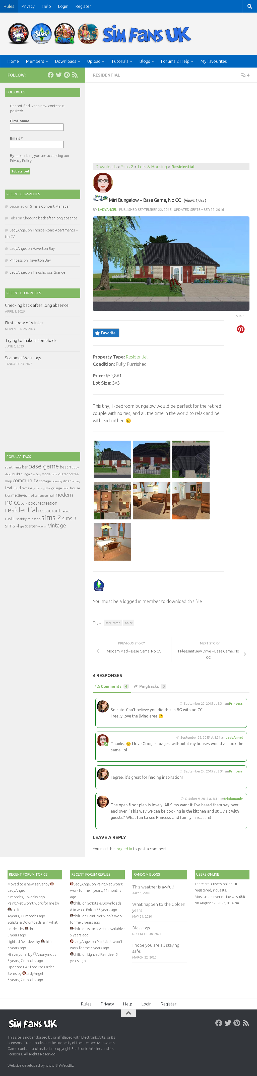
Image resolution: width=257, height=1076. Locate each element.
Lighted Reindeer (21, 941)
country (57, 481)
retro (65, 511)
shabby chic (24, 519)
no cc (129, 622)
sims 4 (12, 525)
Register (83, 6)
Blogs (144, 61)
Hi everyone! (17, 954)
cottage (45, 481)
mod (51, 495)
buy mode (43, 474)
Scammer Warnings (23, 357)
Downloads (65, 61)
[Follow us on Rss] (75, 75)
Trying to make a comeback (30, 340)
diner (67, 481)
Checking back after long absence (50, 218)
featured (13, 488)
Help (46, 6)
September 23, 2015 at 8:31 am (203, 737)
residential (21, 510)
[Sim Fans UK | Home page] (101, 34)
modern (63, 495)
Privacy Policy (21, 160)
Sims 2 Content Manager (50, 206)
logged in (124, 849)
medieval (19, 495)
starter (31, 526)
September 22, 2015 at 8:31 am (206, 703)
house (75, 488)
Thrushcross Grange (49, 272)
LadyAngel (107, 210)
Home (13, 61)
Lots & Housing (152, 166)
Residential (106, 75)
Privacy (28, 6)
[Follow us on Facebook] (51, 75)
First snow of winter (24, 322)
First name (19, 121)
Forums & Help (175, 61)
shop (37, 519)
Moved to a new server (26, 884)
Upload (93, 61)
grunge (56, 488)
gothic (46, 488)
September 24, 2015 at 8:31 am (206, 771)
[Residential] (100, 200)
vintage (57, 525)
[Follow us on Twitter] (59, 75)
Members (35, 61)
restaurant (49, 510)
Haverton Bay (44, 248)
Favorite (108, 333)
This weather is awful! (153, 886)
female (27, 488)
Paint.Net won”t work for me (31, 903)
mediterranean (38, 495)
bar (25, 467)
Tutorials (119, 61)
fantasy (76, 481)
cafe (54, 474)
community (25, 480)
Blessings (141, 927)
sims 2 (51, 517)
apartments (13, 467)
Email (16, 138)
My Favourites (213, 61)
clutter (63, 474)
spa (22, 526)
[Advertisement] (171, 125)
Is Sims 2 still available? (105, 929)
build (16, 474)
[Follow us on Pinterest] (67, 75)
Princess (236, 703)
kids (8, 495)
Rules (9, 6)
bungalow (28, 474)
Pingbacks (152, 686)
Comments (114, 686)
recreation (47, 503)
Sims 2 (127, 166)
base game (112, 622)
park (24, 503)
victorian (42, 526)
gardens (37, 488)
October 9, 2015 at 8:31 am (204, 798)
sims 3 (69, 518)
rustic (10, 518)
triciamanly (233, 798)
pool (32, 503)
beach (65, 466)
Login (63, 6)
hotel (66, 488)
